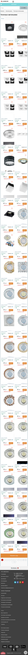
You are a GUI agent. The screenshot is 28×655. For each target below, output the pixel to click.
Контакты (3, 583)
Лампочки (3, 632)
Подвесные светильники (6, 597)
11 (25, 559)
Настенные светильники (6, 615)
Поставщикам (4, 581)
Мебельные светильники (6, 637)
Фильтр (2, 18)
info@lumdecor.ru (21, 578)
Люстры (2, 595)
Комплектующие (4, 639)
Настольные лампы (5, 627)
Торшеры (3, 624)
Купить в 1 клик (7, 45)
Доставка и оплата (5, 576)
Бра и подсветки (4, 612)
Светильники (9, 11)
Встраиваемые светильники (6, 604)
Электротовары (4, 634)
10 (23, 559)
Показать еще (14, 555)
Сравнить (10, 40)
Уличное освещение (5, 630)
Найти (24, 7)
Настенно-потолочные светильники (8, 619)
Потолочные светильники (6, 600)
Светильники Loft (4, 622)
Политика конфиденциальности (7, 587)
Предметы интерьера (5, 641)
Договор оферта (4, 585)
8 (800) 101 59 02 (19, 573)
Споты (2, 610)
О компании (3, 574)
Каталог (14, 4)
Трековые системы (5, 617)
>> (15, 562)
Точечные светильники (5, 606)
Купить (11, 44)
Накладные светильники (6, 602)
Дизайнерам (3, 578)
